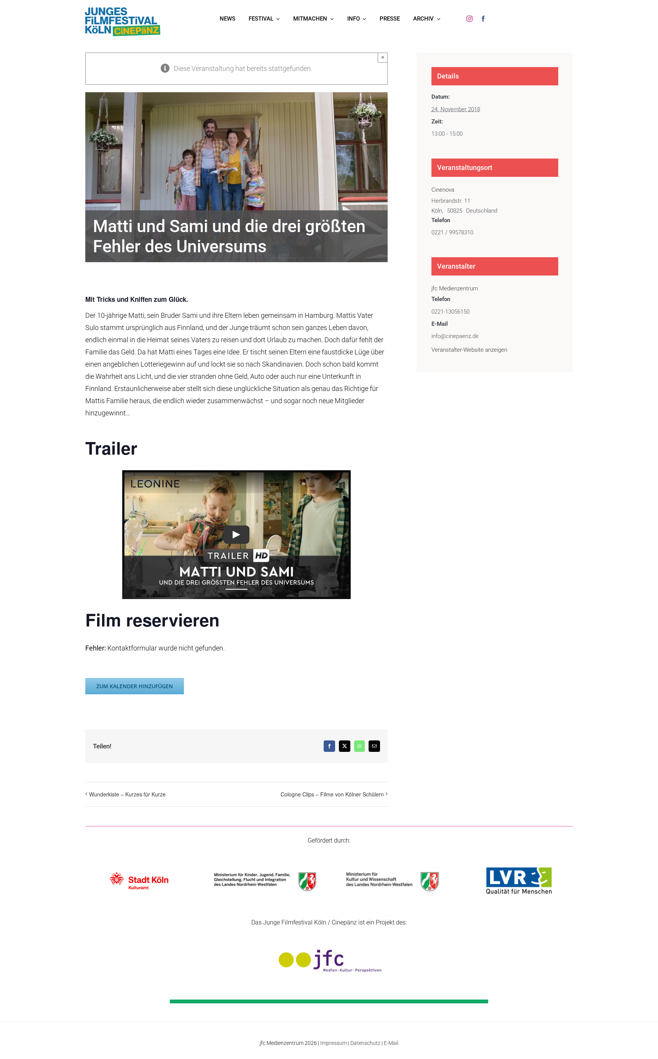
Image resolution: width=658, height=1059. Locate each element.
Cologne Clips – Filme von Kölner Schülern (332, 794)
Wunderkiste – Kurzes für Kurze (127, 794)
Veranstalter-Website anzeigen (469, 349)
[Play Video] (236, 534)
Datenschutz (365, 1043)
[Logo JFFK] (123, 9)
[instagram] (469, 19)
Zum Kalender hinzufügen (134, 686)
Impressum (333, 1043)
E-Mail (391, 1043)
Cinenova (442, 189)
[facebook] (483, 19)
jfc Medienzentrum (454, 288)
